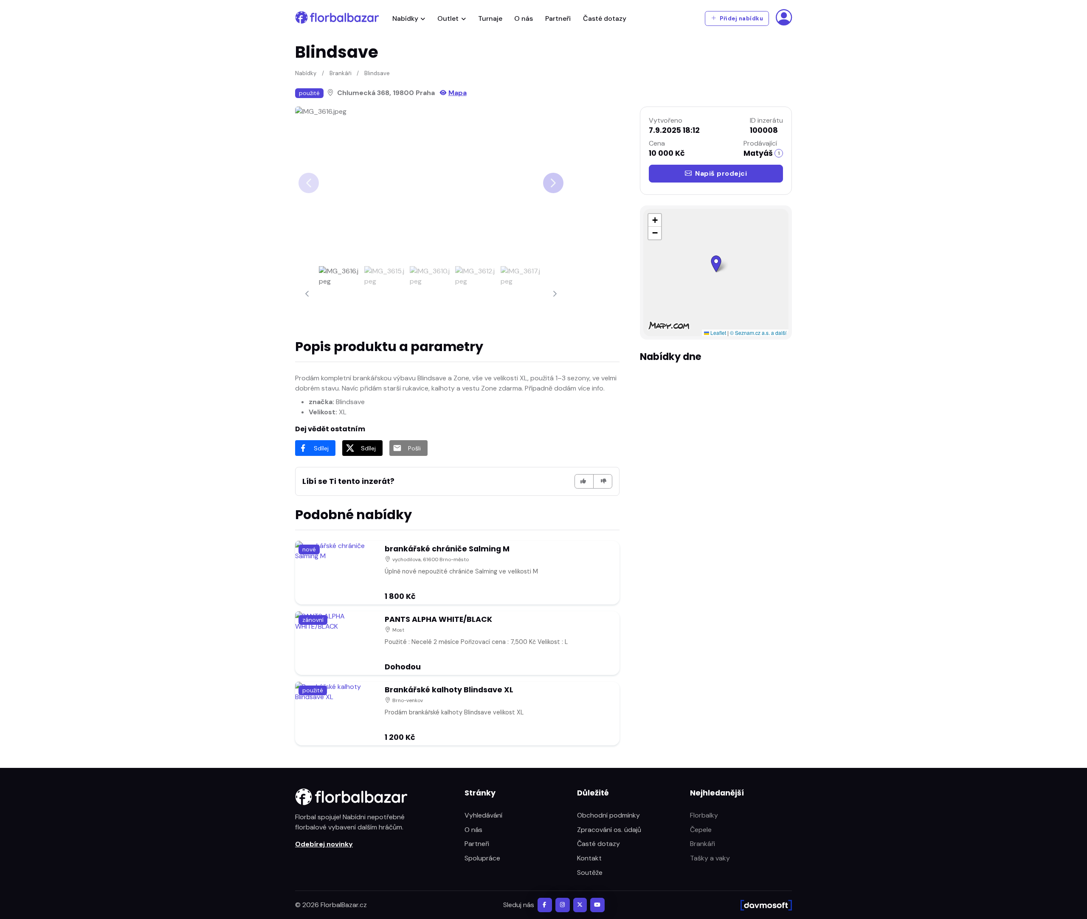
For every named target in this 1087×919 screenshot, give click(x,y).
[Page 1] (340, 293)
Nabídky (405, 18)
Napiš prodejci (721, 173)
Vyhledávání (483, 815)
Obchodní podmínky (608, 815)
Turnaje (490, 18)
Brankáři (340, 73)
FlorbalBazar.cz (344, 904)
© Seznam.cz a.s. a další (758, 332)
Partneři (558, 18)
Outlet (448, 18)
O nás (523, 18)
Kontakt (589, 858)
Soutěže (590, 872)
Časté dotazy (604, 18)
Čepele (701, 829)
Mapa (457, 92)
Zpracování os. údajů (609, 829)
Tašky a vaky (710, 858)
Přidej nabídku (740, 18)
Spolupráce (482, 858)
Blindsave (377, 73)
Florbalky (704, 815)
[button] (716, 264)
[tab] (340, 293)
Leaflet (717, 332)
